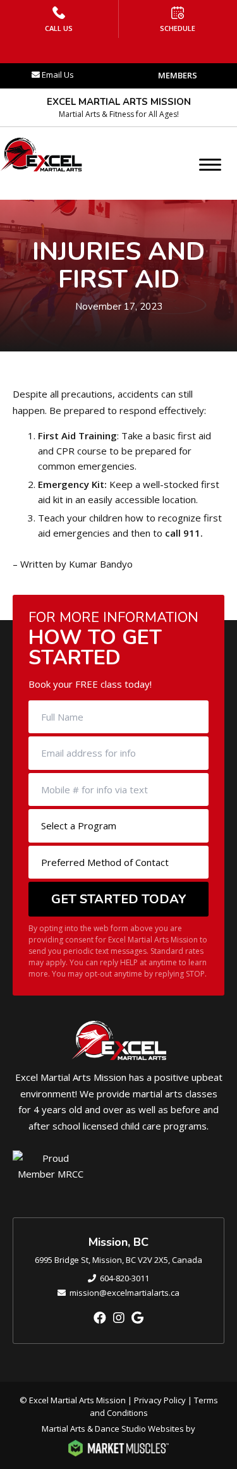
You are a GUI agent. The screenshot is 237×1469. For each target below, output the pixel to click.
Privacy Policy (160, 1400)
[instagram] (119, 1317)
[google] (137, 1317)
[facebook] (100, 1317)
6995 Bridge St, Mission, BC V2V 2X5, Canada (118, 1259)
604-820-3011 (124, 1278)
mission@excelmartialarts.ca (124, 1292)
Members (177, 75)
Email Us (58, 74)
